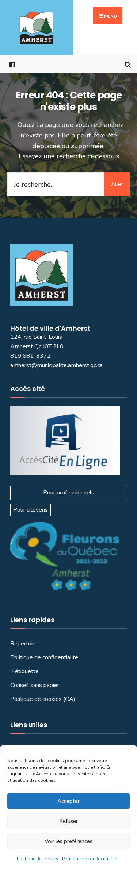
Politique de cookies (37, 859)
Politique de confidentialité (89, 859)
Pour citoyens (30, 510)
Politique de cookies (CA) (42, 699)
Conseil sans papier (34, 685)
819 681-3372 (30, 356)
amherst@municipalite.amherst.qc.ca (56, 365)
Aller (117, 184)
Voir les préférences (68, 841)
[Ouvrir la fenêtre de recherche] (126, 64)
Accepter (68, 801)
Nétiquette (24, 671)
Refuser (68, 821)
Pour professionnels (68, 493)
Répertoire (24, 644)
